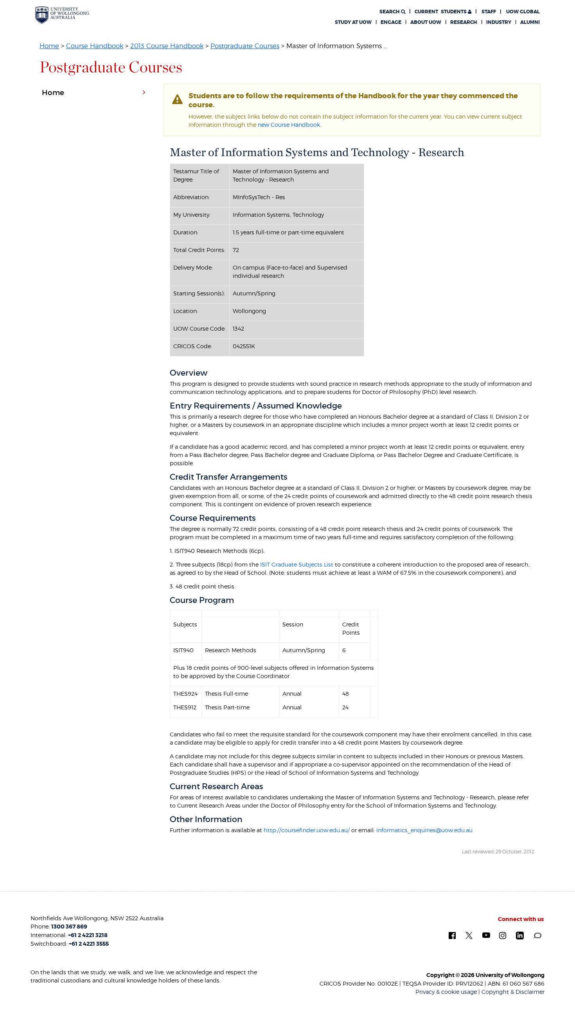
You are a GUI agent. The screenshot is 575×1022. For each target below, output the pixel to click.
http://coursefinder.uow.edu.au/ (307, 830)
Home (49, 46)
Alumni (530, 22)
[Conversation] (537, 935)
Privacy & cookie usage (446, 991)
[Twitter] (469, 935)
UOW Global (523, 12)
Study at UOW (353, 22)
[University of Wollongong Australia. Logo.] (62, 15)
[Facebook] (452, 935)
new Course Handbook (289, 124)
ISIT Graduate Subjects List (296, 564)
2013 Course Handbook (166, 46)
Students (441, 12)
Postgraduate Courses (244, 46)
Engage (391, 22)
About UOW (425, 22)
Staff (489, 12)
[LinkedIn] (520, 935)
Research (463, 22)
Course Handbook (94, 46)
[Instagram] (502, 935)
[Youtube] (486, 935)
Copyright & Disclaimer (513, 991)
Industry (498, 22)
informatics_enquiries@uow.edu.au (424, 830)
